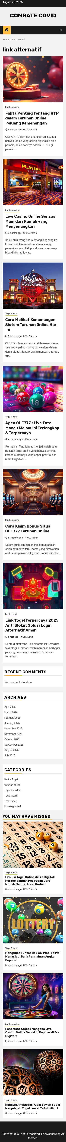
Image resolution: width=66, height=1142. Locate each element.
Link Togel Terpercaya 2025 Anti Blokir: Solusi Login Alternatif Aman (31, 625)
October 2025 (12, 739)
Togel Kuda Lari (12, 790)
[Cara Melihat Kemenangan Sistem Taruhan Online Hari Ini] (33, 286)
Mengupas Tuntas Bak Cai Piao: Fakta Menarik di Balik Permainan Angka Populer (32, 956)
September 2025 (13, 744)
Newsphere (50, 1134)
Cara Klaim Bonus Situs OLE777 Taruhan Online (27, 529)
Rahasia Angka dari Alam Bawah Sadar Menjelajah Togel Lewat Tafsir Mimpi (33, 1106)
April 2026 (10, 707)
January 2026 (12, 723)
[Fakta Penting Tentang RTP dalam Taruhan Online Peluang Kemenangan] (33, 79)
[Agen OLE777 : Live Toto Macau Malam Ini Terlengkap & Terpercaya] (33, 389)
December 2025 (13, 728)
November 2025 (13, 734)
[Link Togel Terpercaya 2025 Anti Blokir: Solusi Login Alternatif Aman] (33, 586)
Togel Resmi (11, 313)
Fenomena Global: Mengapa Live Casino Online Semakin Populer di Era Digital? (32, 1032)
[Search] (61, 30)
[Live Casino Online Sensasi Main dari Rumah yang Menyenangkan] (33, 182)
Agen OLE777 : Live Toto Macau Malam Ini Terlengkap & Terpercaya (32, 428)
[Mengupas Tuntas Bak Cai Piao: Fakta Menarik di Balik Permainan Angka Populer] (33, 920)
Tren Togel (10, 801)
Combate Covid (33, 15)
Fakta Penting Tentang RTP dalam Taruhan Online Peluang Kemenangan (32, 118)
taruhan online (12, 107)
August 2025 (11, 750)
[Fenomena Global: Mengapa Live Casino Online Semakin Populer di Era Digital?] (33, 996)
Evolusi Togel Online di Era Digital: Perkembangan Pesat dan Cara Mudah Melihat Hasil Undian (30, 880)
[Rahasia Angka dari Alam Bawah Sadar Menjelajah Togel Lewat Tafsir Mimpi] (33, 1072)
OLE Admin (31, 129)
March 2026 (11, 712)
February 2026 (12, 717)
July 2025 (9, 755)
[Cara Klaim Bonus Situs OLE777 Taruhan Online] (33, 492)
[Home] (7, 30)
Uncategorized (12, 806)
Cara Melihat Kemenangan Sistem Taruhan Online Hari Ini (31, 324)
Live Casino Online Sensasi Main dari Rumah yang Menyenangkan (30, 221)
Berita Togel (11, 614)
